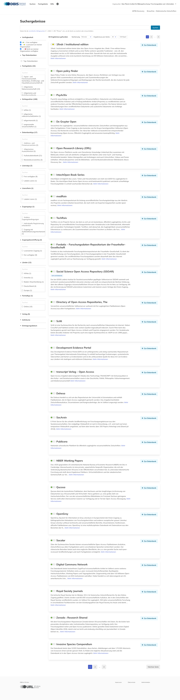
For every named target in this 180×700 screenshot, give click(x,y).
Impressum (118, 682)
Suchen (33, 4)
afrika (27, 110)
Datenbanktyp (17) (28, 132)
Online (28, 307)
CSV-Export (123, 37)
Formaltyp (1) (26, 296)
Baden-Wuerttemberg (34, 282)
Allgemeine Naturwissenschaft (31, 88)
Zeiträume (25, 320)
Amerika (28, 278)
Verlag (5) (25, 314)
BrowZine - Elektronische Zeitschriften (161, 11)
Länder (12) (25, 262)
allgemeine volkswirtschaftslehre (31, 115)
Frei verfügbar (31, 42)
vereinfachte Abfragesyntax (37, 31)
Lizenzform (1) (26, 188)
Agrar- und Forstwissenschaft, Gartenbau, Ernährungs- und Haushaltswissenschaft (33, 80)
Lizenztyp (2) (26, 166)
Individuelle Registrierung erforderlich (33, 224)
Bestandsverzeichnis (33, 160)
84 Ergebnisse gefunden (58, 37)
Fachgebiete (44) (28, 66)
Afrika (27, 273)
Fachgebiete (43, 4)
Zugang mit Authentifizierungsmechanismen (34, 231)
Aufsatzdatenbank (33, 155)
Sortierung (76, 37)
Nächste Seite (153, 667)
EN (57, 4)
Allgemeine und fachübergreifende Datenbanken (29, 95)
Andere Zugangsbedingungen (30, 218)
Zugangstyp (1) (27, 207)
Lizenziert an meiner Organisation (31, 46)
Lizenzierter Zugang (33, 251)
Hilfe (52, 4)
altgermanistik (31, 120)
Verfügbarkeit (26, 37)
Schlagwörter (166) (29, 99)
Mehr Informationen (58, 58)
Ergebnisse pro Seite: (102, 37)
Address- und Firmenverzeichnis (30, 144)
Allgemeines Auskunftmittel (29, 150)
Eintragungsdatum (28, 326)
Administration (145, 682)
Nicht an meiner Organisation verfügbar (29, 50)
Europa (28, 290)
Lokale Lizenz (30, 181)
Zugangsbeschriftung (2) (31, 240)
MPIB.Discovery (138, 11)
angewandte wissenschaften (29, 125)
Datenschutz (131, 682)
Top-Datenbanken (28, 55)
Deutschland (30, 286)
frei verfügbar (30, 255)
